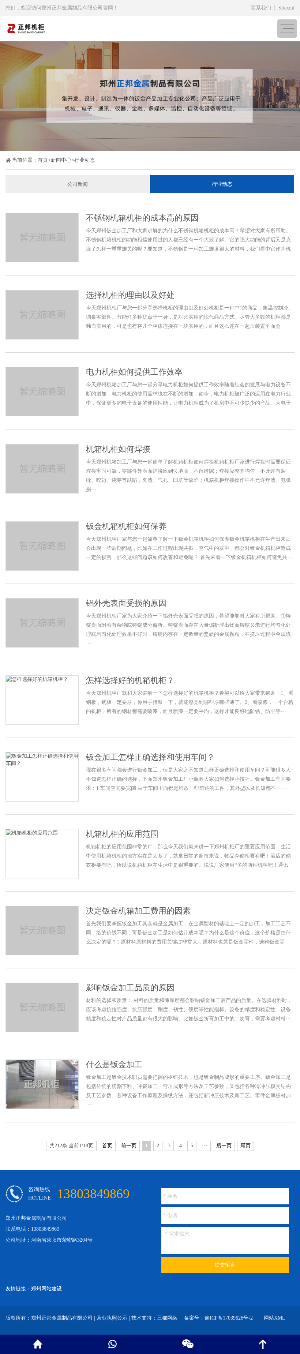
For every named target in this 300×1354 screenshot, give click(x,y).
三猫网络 (167, 1318)
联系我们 (261, 8)
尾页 (245, 1145)
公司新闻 (77, 184)
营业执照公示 (112, 1318)
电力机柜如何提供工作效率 (134, 371)
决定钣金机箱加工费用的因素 (138, 910)
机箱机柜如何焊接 (118, 449)
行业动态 (84, 160)
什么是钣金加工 (114, 1064)
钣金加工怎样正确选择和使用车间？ (150, 757)
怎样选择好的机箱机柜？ (130, 680)
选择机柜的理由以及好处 (130, 295)
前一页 (128, 1145)
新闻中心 (61, 160)
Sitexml (286, 8)
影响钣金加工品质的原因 (130, 987)
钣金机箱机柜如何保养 (126, 526)
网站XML (274, 1318)
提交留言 (225, 1265)
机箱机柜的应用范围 (122, 834)
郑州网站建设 (46, 1288)
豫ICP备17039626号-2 (229, 1318)
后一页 (224, 1145)
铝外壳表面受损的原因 (126, 603)
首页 (43, 160)
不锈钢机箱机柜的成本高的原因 (142, 217)
